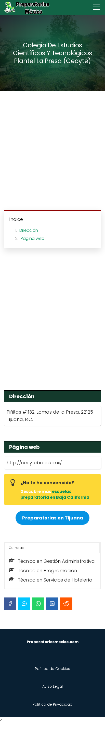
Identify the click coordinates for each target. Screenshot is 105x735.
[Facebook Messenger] (24, 603)
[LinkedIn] (52, 603)
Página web (32, 238)
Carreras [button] (16, 547)
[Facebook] (10, 603)
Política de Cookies (52, 668)
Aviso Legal (52, 686)
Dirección (28, 230)
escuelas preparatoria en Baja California (54, 494)
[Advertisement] (52, 151)
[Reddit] (66, 603)
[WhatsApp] (38, 603)
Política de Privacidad (52, 704)
